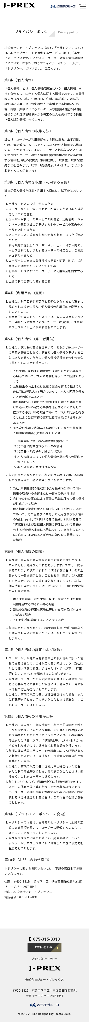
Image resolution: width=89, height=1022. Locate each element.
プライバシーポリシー (44, 958)
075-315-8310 (46, 939)
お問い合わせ (44, 947)
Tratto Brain (62, 1013)
